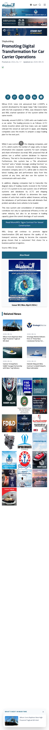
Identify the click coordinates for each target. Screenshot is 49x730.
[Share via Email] (21, 97)
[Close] (43, 711)
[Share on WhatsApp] (27, 97)
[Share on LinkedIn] (34, 97)
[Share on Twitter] (14, 97)
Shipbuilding (8, 41)
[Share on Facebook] (7, 97)
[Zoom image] (21, 143)
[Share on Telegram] (41, 97)
